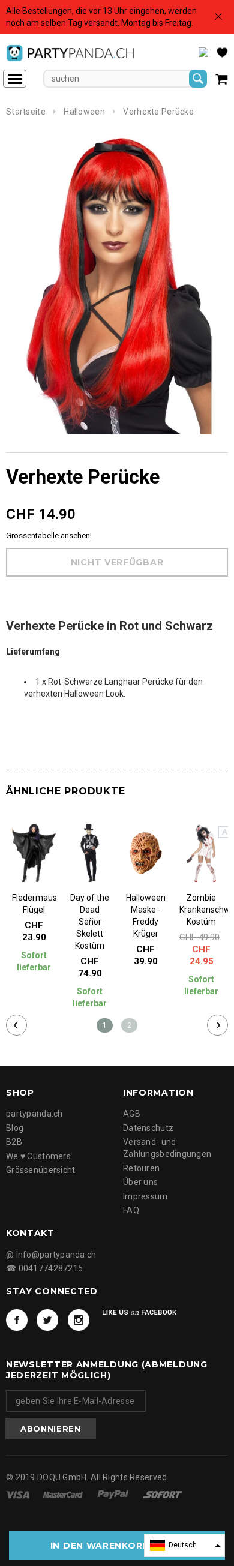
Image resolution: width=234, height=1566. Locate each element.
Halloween (84, 111)
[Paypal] (114, 1494)
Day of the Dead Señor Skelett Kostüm (89, 921)
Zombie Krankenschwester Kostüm (201, 909)
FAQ (131, 1210)
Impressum (145, 1196)
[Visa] (18, 1494)
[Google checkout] (162, 1494)
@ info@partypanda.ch (51, 1254)
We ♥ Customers (38, 1156)
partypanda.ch (34, 1113)
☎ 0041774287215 (44, 1268)
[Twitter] (47, 1320)
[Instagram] (78, 1320)
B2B (14, 1142)
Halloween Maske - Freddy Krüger (146, 915)
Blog (14, 1128)
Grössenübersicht (40, 1170)
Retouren (141, 1168)
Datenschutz (148, 1128)
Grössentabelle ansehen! (49, 535)
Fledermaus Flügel (34, 903)
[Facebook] (17, 1320)
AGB (131, 1113)
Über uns (140, 1182)
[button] (184, 1545)
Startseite (26, 111)
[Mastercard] (64, 1494)
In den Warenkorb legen (117, 1545)
